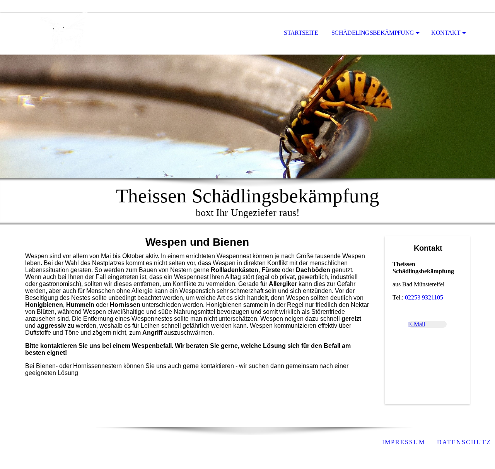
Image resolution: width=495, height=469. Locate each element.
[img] (63, 33)
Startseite (301, 32)
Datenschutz (464, 442)
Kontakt (445, 32)
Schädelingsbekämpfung (372, 32)
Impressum (403, 442)
